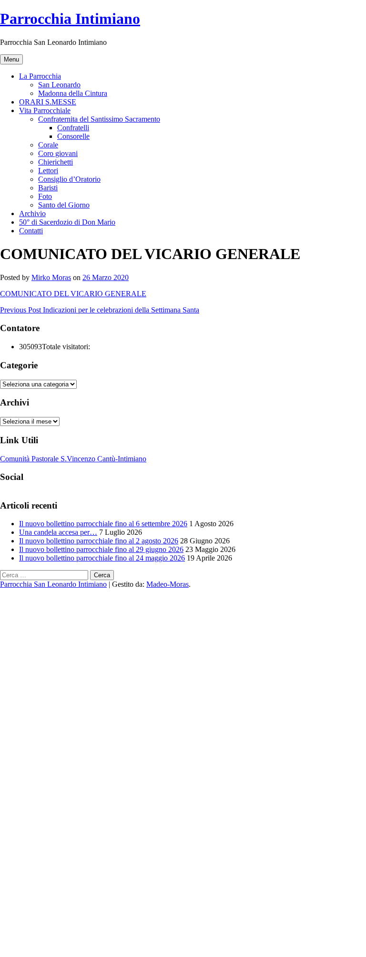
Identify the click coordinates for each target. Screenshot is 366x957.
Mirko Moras (51, 277)
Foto (45, 196)
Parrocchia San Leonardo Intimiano (53, 584)
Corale (48, 145)
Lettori (48, 170)
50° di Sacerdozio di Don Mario (67, 222)
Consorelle (73, 136)
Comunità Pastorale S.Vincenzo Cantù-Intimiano (73, 459)
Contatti (31, 231)
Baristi (48, 188)
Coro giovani (58, 153)
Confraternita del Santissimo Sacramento (99, 119)
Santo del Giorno (64, 205)
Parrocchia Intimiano (70, 18)
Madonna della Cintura (72, 93)
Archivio (32, 213)
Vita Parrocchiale (45, 110)
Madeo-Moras (167, 584)
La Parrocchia (40, 76)
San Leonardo (59, 85)
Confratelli (73, 128)
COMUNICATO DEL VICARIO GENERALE (73, 294)
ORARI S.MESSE (47, 102)
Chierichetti (55, 162)
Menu (11, 59)
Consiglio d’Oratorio (69, 179)
